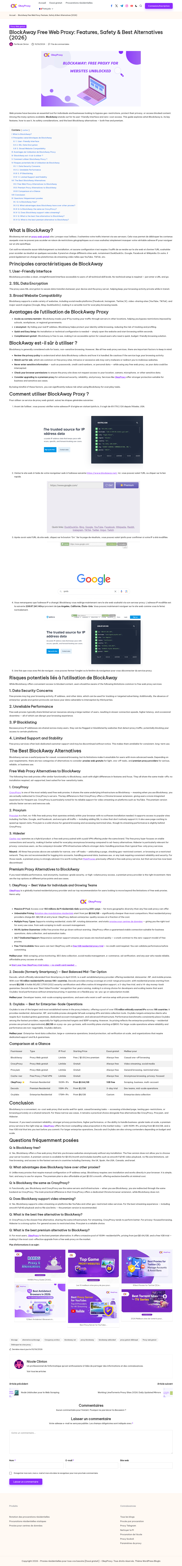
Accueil (12, 15)
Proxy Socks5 (127, 1539)
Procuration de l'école (131, 1534)
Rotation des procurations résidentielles (29, 1516)
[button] (159, 6)
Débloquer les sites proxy (21, 1345)
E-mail (70, 1460)
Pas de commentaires (60, 44)
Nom (12, 1460)
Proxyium (14, 815)
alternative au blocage (31, 1340)
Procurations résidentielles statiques (27, 1521)
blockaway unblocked (107, 1340)
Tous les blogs (127, 1516)
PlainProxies (89, 859)
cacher (25, 130)
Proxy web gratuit (149, 1340)
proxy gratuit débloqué (129, 1340)
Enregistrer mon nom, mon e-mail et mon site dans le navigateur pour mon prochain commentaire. (56, 1473)
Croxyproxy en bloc (52, 1340)
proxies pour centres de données (126, 921)
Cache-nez (15, 838)
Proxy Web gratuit (18, 26)
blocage (14, 1340)
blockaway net (70, 1340)
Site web (124, 1460)
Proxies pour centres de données (25, 1525)
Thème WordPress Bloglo (147, 1561)
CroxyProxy (15, 792)
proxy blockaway (87, 1340)
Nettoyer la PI (127, 1530)
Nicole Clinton (37, 1361)
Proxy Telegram (128, 1525)
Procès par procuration (132, 1521)
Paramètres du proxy (130, 1543)
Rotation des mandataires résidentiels (54, 913)
